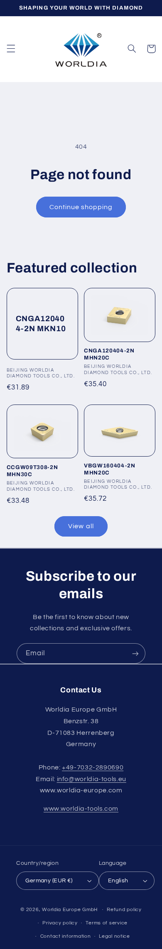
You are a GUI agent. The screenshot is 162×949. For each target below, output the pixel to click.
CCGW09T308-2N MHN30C (32, 470)
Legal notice (114, 936)
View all (80, 526)
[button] (10, 48)
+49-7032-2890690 (92, 767)
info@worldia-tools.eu (91, 779)
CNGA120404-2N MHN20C (109, 354)
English (118, 881)
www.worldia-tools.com (81, 808)
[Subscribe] (135, 653)
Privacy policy (59, 923)
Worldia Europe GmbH (70, 909)
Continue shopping (81, 207)
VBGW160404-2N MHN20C (109, 469)
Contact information (65, 936)
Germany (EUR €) (48, 881)
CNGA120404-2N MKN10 (41, 324)
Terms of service (107, 923)
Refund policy (124, 909)
